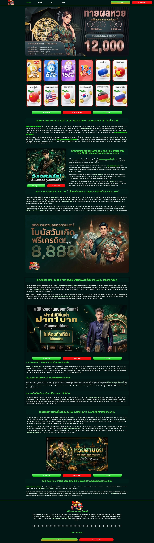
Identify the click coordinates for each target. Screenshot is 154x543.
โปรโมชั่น (40, 2)
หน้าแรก (28, 2)
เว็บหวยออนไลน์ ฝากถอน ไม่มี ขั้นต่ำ (61, 518)
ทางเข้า (51, 2)
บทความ (63, 2)
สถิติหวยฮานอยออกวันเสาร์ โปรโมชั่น (67, 139)
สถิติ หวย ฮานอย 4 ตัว (113, 166)
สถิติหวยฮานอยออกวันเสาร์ (33, 127)
